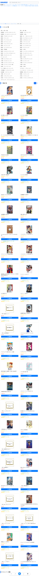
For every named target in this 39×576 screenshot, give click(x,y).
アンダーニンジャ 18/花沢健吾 (26, 351)
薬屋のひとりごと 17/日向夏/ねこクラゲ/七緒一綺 (29, 135)
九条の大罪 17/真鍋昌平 (5, 174)
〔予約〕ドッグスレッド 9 (5, 410)
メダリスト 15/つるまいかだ (6, 95)
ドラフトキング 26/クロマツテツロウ (27, 333)
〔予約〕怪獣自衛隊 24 (24, 485)
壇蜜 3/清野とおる (24, 214)
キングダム (7, 4)
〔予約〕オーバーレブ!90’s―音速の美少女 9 (28, 523)
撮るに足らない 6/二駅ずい (25, 467)
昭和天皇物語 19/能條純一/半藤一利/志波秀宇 (9, 371)
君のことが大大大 (18, 4)
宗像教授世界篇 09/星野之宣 (6, 391)
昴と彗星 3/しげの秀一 (5, 115)
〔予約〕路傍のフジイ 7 (5, 313)
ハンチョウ (18, 5)
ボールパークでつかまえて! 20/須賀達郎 (27, 542)
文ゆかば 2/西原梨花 (24, 429)
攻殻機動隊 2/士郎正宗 (5, 214)
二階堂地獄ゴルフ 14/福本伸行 (6, 429)
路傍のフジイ (28, 4)
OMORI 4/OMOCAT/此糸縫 (25, 449)
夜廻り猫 (26, 5)
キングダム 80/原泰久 (24, 174)
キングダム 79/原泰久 (24, 115)
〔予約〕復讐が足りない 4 (5, 449)
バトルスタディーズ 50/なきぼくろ (27, 254)
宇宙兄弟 (29, 5)
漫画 (24, 4)
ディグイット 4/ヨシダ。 (25, 274)
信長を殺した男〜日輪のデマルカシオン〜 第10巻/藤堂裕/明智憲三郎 (9, 274)
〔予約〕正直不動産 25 (5, 333)
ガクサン (10, 4)
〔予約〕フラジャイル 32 (5, 523)
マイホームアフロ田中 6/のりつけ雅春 (7, 351)
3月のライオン (32, 4)
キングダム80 (7, 5)
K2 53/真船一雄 (3, 293)
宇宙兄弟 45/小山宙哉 (4, 154)
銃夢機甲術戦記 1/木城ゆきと (26, 313)
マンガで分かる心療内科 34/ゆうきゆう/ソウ (28, 561)
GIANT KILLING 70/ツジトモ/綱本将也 (27, 154)
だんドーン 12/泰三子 (24, 293)
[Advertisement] (19, 15)
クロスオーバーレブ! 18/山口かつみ (27, 391)
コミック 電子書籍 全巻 (13, 5)
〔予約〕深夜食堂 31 (4, 467)
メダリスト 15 (23, 5)
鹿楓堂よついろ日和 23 (5, 541)
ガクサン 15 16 (3, 5)
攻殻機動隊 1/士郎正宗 (24, 194)
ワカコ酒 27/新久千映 (24, 371)
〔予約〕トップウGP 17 (5, 561)
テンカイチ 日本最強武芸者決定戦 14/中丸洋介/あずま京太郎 (29, 505)
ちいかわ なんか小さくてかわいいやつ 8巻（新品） (9, 235)
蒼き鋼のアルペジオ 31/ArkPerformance (27, 410)
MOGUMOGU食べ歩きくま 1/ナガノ (27, 95)
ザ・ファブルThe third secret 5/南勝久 (7, 135)
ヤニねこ (13, 4)
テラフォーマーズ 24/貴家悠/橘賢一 (7, 254)
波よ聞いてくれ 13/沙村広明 (6, 194)
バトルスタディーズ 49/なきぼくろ (27, 234)
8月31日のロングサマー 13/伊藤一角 (7, 485)
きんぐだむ (36, 4)
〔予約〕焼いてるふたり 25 (6, 504)
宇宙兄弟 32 (33, 5)
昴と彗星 (22, 4)
